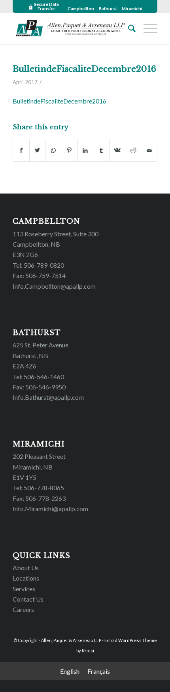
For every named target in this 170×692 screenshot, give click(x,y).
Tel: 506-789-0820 (38, 265)
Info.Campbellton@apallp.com (54, 286)
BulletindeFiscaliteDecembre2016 (84, 69)
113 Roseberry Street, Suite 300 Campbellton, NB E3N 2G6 (55, 244)
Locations (26, 578)
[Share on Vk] (117, 150)
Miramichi (132, 8)
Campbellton (81, 8)
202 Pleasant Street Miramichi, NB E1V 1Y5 (39, 466)
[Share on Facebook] (21, 150)
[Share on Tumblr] (101, 150)
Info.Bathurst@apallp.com (48, 397)
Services (24, 588)
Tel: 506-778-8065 (38, 487)
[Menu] (146, 28)
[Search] (128, 28)
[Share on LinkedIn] (85, 150)
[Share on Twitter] (37, 150)
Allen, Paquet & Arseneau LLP (71, 640)
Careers (23, 609)
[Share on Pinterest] (69, 150)
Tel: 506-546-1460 (38, 376)
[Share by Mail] (149, 150)
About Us (26, 567)
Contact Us (28, 599)
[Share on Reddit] (133, 150)
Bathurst (108, 8)
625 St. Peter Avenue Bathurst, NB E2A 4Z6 (40, 355)
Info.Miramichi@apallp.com (50, 508)
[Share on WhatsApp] (53, 150)
